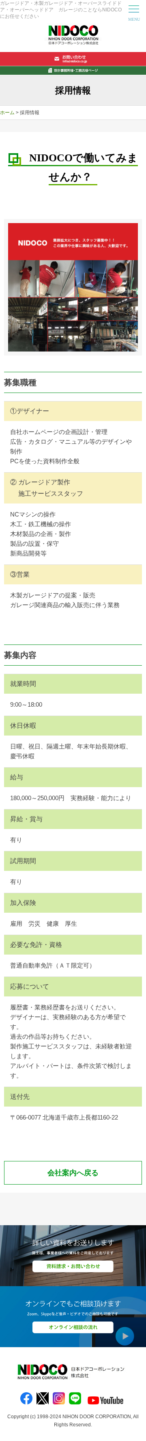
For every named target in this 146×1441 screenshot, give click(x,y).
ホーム (7, 112)
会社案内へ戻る (73, 1173)
